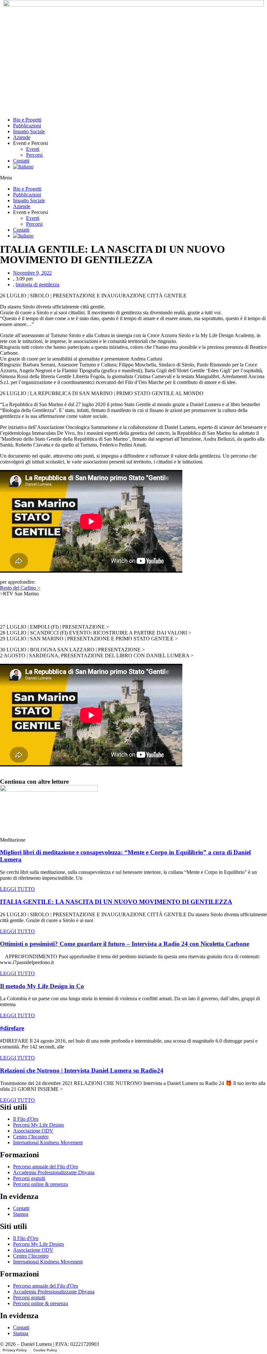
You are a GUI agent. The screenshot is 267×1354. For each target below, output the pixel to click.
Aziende (21, 137)
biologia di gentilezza (37, 284)
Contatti (21, 161)
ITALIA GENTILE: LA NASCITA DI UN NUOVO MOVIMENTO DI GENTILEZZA (116, 901)
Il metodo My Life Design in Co (42, 986)
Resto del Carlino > (20, 588)
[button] (133, 178)
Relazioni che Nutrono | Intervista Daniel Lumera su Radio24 (81, 1070)
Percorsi (34, 155)
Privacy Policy (15, 1350)
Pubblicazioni (27, 125)
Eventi (32, 149)
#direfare (12, 1028)
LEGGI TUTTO (17, 889)
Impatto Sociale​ (29, 131)
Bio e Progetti (27, 119)
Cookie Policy (45, 1350)
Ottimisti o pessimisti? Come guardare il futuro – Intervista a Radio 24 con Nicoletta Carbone (124, 943)
